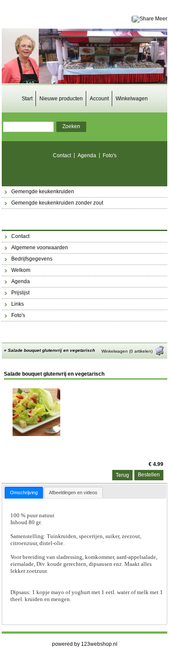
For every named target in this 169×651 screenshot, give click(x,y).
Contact (62, 155)
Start (27, 99)
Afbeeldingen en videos (73, 492)
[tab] (24, 493)
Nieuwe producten (61, 99)
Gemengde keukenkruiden (42, 191)
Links (17, 304)
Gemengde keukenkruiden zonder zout (57, 203)
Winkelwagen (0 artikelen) (127, 351)
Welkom (20, 270)
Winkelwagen (132, 99)
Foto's (110, 155)
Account (99, 99)
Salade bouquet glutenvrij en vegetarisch (51, 350)
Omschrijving (24, 492)
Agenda (87, 155)
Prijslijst (20, 293)
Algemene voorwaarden (39, 248)
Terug (122, 475)
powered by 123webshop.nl (84, 644)
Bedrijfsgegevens (31, 259)
